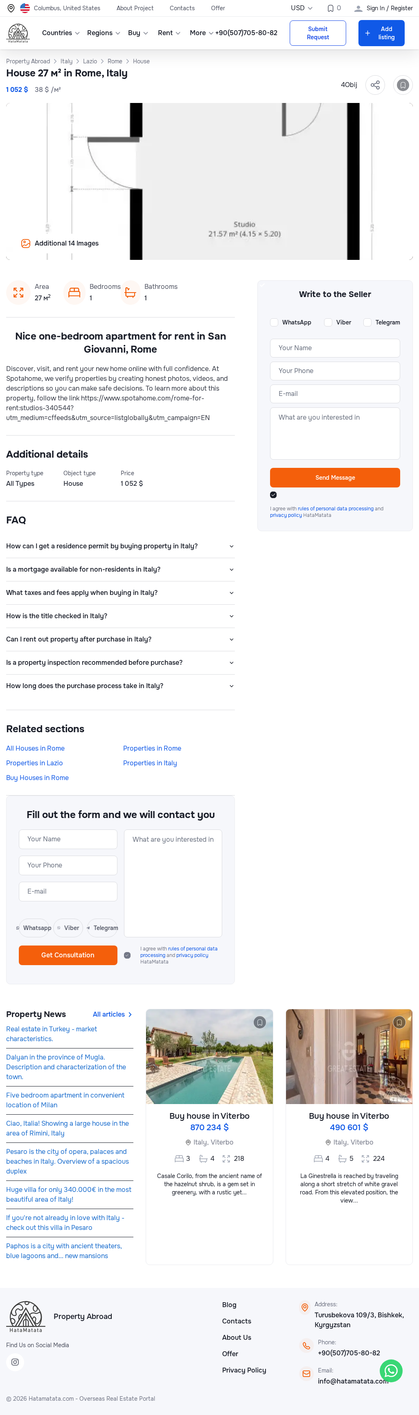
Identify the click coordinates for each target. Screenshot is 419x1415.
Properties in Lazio (34, 763)
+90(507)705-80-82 (349, 1353)
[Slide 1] (126, 249)
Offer (218, 8)
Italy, (201, 1142)
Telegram (388, 322)
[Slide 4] (155, 249)
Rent (165, 33)
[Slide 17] (283, 249)
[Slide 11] (224, 249)
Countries (57, 33)
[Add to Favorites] (403, 85)
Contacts (182, 8)
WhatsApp (296, 322)
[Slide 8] (194, 249)
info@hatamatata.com (353, 1381)
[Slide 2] (135, 249)
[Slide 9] (204, 249)
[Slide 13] (243, 249)
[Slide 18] (293, 249)
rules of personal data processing (336, 508)
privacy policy (192, 955)
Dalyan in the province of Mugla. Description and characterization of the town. (66, 1067)
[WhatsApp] (391, 1370)
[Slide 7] (184, 249)
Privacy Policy (244, 1370)
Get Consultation (68, 955)
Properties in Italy (150, 763)
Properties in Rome (152, 748)
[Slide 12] (234, 249)
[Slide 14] (253, 249)
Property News (36, 1014)
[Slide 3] (145, 249)
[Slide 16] (273, 249)
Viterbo (222, 1142)
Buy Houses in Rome (37, 777)
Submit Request (318, 33)
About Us (236, 1337)
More (198, 33)
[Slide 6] (175, 249)
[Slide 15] (263, 249)
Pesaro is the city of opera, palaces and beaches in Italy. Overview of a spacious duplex (67, 1161)
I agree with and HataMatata (179, 955)
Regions (100, 33)
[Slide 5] (165, 249)
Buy (134, 33)
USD (298, 8)
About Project (135, 8)
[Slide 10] (214, 249)
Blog (229, 1305)
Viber (343, 322)
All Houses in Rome (35, 748)
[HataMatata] (25, 1316)
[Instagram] (15, 1362)
